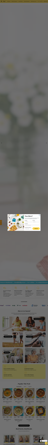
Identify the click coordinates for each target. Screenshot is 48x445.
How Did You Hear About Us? (28, 227)
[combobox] (28, 229)
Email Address (26, 223)
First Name (26, 220)
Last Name (33, 220)
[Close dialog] (39, 215)
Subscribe (36, 228)
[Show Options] (31, 229)
